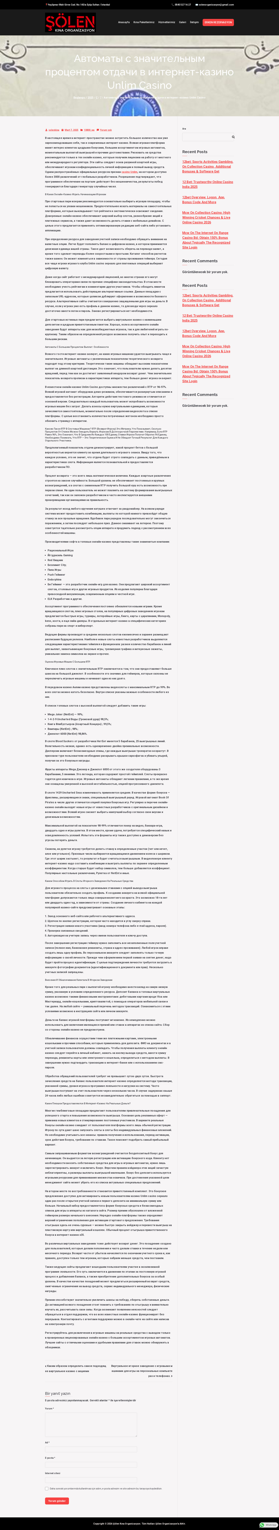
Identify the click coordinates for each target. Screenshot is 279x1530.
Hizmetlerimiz (166, 22)
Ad (47, 1442)
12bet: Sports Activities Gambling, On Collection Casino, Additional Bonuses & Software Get (207, 166)
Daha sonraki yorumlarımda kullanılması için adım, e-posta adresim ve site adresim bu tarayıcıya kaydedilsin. (106, 1488)
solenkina (54, 130)
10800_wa (89, 130)
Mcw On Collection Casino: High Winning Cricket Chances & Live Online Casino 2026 (206, 217)
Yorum (49, 1408)
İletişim (194, 22)
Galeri (182, 22)
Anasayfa (124, 22)
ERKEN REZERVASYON (218, 22)
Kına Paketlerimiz (144, 22)
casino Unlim (129, 171)
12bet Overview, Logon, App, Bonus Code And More (203, 199)
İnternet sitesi (52, 1473)
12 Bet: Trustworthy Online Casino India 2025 (207, 184)
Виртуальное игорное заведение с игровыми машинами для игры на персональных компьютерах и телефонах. (141, 1370)
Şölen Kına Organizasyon (126, 1523)
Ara (184, 128)
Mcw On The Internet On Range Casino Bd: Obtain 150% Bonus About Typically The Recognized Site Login (206, 240)
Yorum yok (106, 130)
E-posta (50, 1458)
